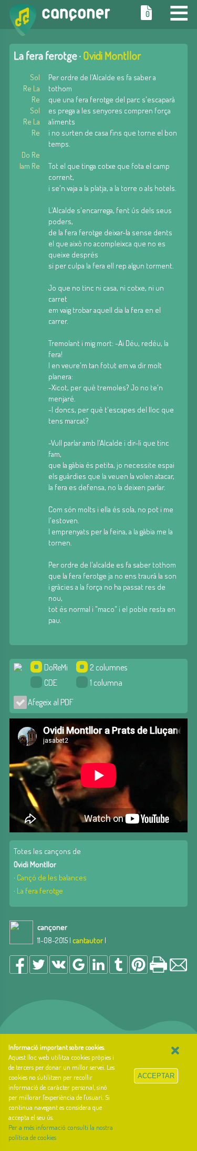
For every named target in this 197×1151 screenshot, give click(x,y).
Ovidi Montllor (112, 55)
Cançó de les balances (52, 877)
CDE (50, 682)
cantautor (87, 940)
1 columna (106, 682)
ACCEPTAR (156, 1076)
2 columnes (108, 667)
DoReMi (56, 667)
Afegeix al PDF (48, 702)
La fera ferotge (40, 891)
